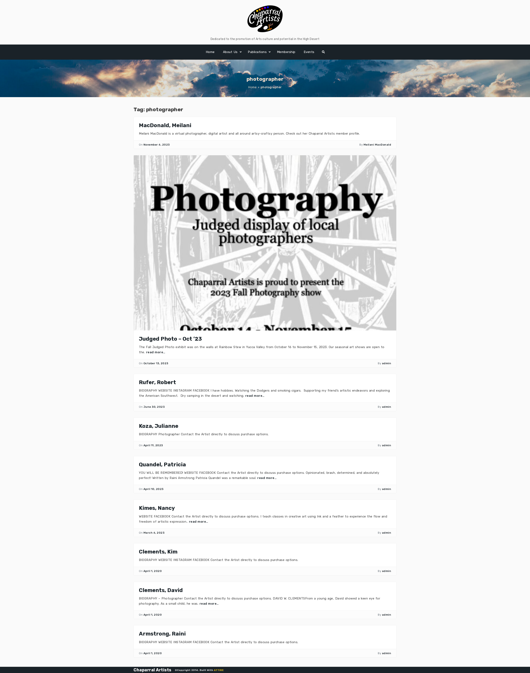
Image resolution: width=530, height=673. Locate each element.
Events (309, 52)
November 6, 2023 (156, 144)
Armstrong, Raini (162, 634)
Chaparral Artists (152, 669)
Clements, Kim (158, 552)
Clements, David (161, 590)
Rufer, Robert (157, 382)
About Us (230, 52)
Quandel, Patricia (162, 464)
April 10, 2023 (153, 489)
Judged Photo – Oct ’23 (170, 339)
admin (386, 363)
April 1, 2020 (152, 571)
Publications (257, 52)
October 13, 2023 (155, 363)
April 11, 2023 (153, 445)
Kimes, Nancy (157, 508)
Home (210, 52)
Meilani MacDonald (377, 144)
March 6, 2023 (154, 532)
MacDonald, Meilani (165, 125)
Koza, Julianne (158, 426)
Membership (286, 52)
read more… (155, 352)
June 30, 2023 (154, 406)
